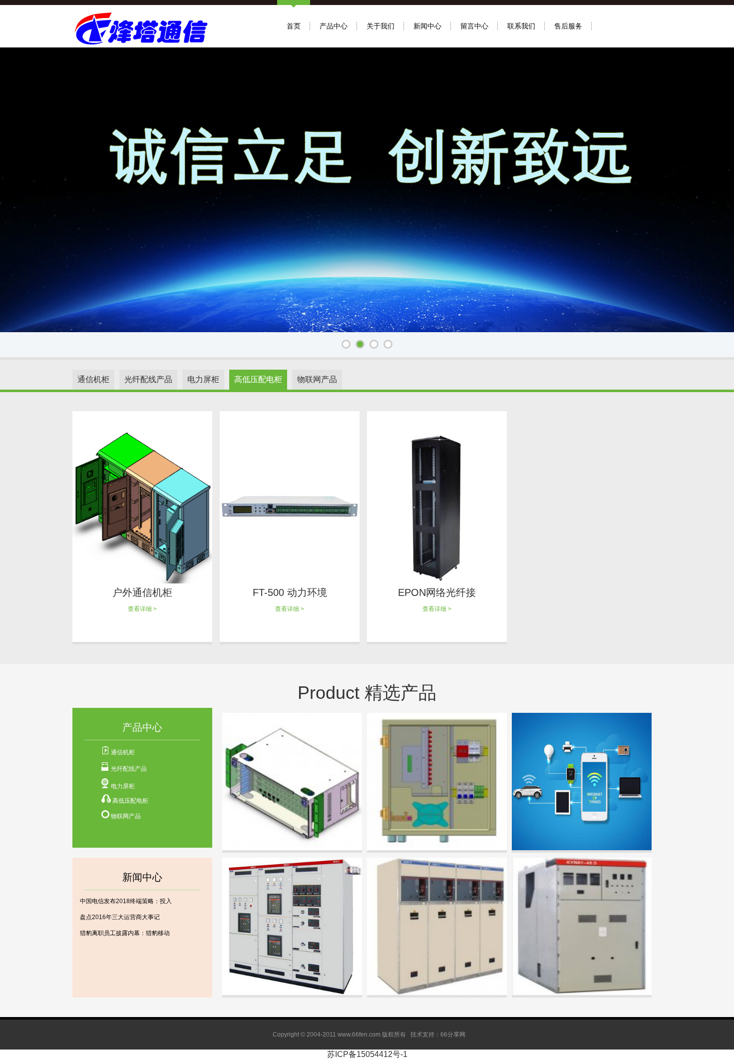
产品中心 (334, 26)
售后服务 (568, 26)
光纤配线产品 (129, 768)
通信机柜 (123, 752)
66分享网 (452, 1034)
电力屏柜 (123, 786)
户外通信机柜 (142, 592)
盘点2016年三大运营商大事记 (120, 917)
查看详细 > (142, 608)
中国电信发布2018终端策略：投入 (126, 901)
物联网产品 (126, 816)
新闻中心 (427, 26)
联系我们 (521, 26)
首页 (294, 26)
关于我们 (380, 26)
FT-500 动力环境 (290, 592)
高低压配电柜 (130, 800)
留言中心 (474, 26)
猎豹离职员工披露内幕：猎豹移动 (125, 933)
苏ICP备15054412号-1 (367, 1054)
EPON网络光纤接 (437, 592)
